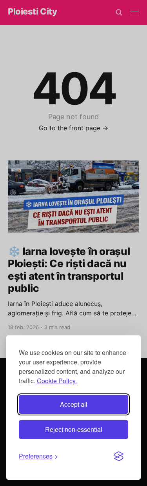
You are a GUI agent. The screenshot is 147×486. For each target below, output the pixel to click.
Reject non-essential (73, 429)
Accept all (73, 404)
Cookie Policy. (57, 380)
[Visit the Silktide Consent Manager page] (118, 456)
